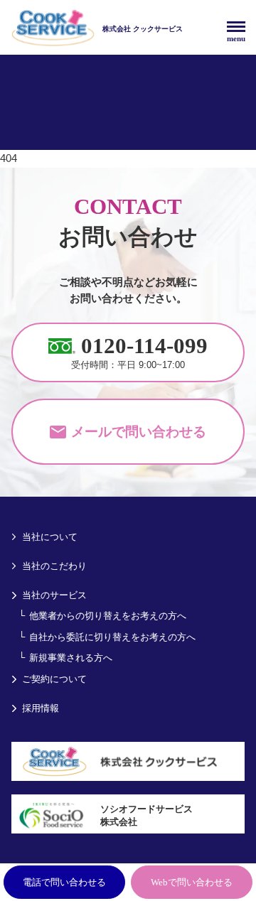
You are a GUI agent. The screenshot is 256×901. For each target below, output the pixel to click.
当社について (50, 537)
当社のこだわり (54, 566)
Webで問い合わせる (192, 882)
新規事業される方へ (70, 657)
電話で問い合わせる (64, 882)
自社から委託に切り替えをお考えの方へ (112, 637)
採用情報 (40, 708)
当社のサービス (54, 595)
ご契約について (54, 679)
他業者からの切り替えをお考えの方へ (107, 615)
